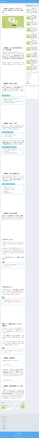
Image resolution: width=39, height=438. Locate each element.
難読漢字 (28, 83)
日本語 (28, 81)
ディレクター (5, 421)
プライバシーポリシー (21, 435)
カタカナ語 (29, 74)
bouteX (3, 1)
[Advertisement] (13, 37)
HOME (20, 433)
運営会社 (15, 435)
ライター (28, 79)
